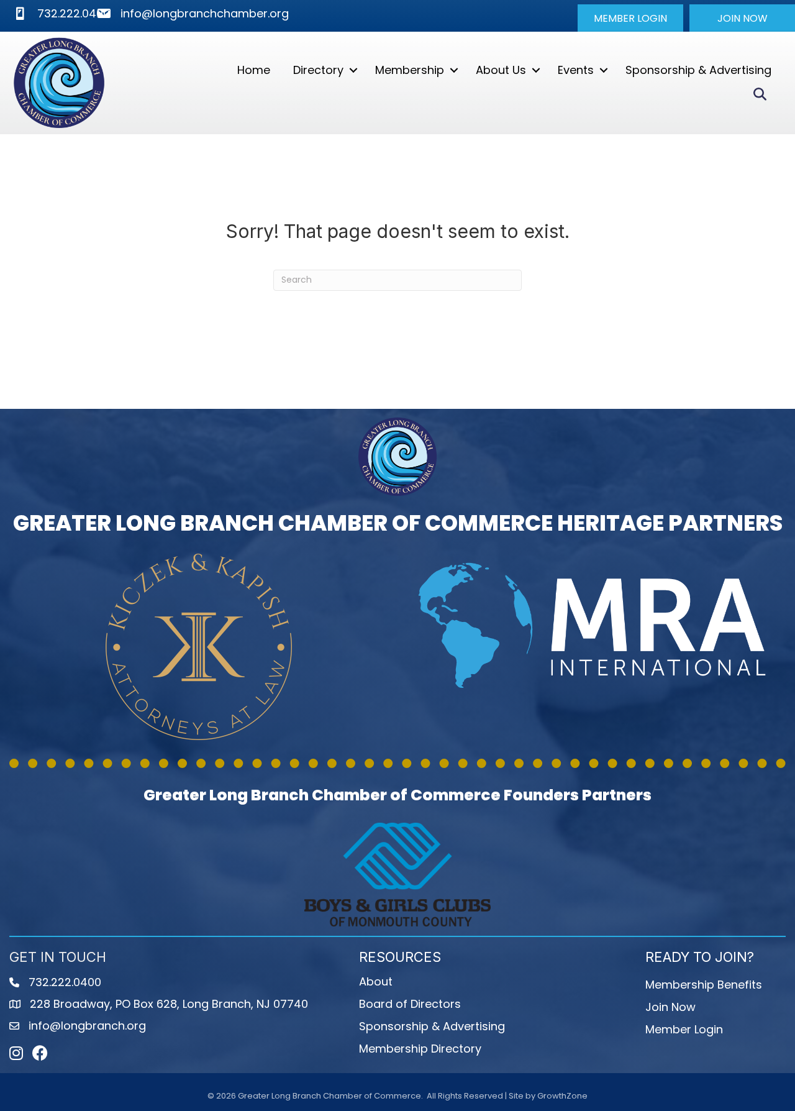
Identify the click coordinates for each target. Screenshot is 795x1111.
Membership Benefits (703, 984)
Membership (409, 70)
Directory (318, 70)
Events (576, 70)
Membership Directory (420, 1048)
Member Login (684, 1029)
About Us (501, 70)
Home (253, 70)
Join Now (670, 1007)
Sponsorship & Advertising (698, 70)
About (376, 981)
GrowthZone (562, 1096)
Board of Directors (410, 1004)
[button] (630, 18)
